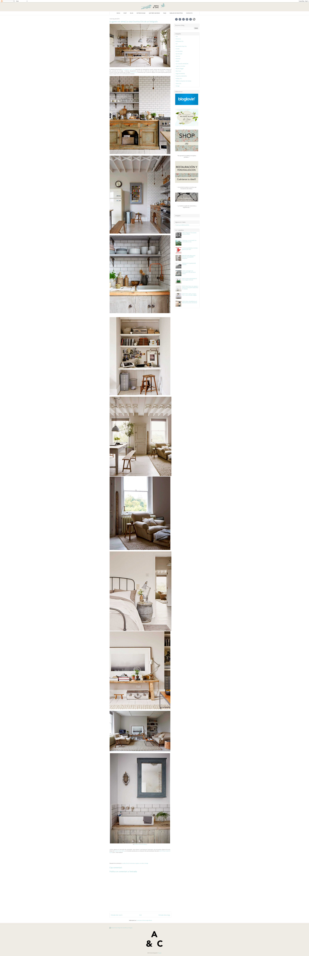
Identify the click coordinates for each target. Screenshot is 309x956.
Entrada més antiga (164, 915)
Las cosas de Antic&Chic (182, 63)
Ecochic (178, 48)
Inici (140, 915)
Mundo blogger (180, 68)
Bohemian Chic (179, 41)
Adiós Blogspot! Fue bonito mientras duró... (189, 233)
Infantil (177, 61)
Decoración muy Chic (181, 46)
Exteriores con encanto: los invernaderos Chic (189, 241)
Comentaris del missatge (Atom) (144, 920)
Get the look (179, 53)
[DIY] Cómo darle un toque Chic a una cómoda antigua (189, 294)
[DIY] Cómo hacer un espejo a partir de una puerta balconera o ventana (190, 287)
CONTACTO (189, 13)
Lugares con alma (139, 863)
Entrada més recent (116, 915)
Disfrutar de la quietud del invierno (189, 263)
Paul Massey (134, 72)
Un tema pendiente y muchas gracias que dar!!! (190, 248)
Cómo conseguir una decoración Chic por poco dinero (189, 272)
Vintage (146, 863)
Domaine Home (137, 844)
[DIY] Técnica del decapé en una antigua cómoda (189, 279)
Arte (177, 36)
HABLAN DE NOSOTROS (176, 13)
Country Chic (125, 863)
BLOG (131, 13)
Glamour (178, 56)
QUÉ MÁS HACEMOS (154, 13)
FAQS (164, 13)
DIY (176, 44)
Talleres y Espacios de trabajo (183, 81)
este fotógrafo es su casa (128, 69)
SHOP (125, 13)
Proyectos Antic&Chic (181, 76)
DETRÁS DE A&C (141, 13)
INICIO (118, 13)
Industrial (178, 58)
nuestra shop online (119, 851)
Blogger (159, 953)
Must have (178, 71)
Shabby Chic (179, 78)
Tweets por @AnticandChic (182, 225)
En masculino (131, 863)
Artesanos (178, 39)
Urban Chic (178, 83)
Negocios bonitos (180, 73)
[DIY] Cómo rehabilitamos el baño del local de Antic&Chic (189, 302)
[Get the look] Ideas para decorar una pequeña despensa (188, 257)
